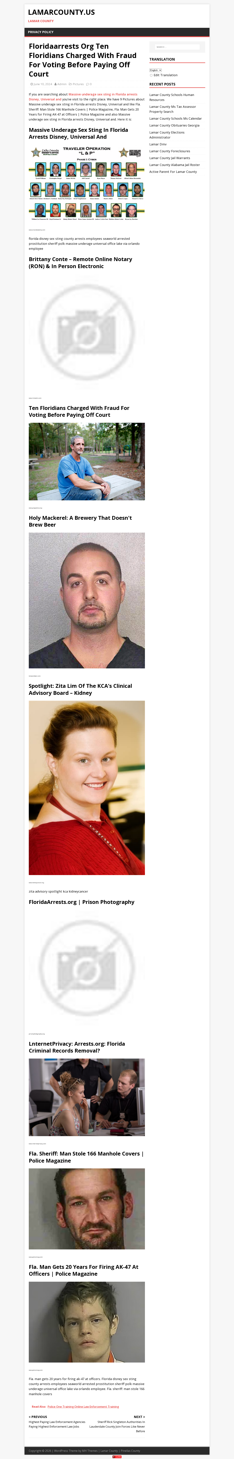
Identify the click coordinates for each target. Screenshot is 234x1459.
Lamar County (109, 1451)
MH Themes (90, 1451)
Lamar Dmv (158, 144)
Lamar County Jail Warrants (169, 158)
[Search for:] (177, 47)
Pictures (78, 84)
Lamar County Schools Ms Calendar (175, 118)
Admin (61, 84)
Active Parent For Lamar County (173, 172)
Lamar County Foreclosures (169, 151)
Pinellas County (130, 1451)
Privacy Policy (40, 32)
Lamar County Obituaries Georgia (174, 125)
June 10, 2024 (43, 84)
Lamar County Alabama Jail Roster (174, 165)
